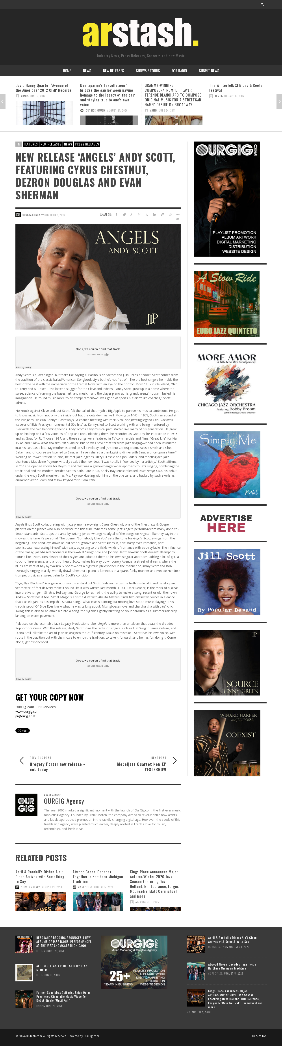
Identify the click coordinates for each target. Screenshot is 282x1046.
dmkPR (40, 1006)
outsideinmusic (31, 110)
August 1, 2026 (149, 902)
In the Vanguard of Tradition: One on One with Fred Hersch (237, 87)
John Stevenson (225, 96)
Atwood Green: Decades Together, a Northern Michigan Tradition (98, 876)
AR (136, 902)
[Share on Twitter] (124, 214)
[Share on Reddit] (170, 214)
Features (31, 144)
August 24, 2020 (53, 110)
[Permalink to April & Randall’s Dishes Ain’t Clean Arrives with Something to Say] (40, 901)
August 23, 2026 (52, 887)
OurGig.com (91, 1036)
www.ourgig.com (27, 711)
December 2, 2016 (55, 215)
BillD (39, 951)
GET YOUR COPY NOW (49, 697)
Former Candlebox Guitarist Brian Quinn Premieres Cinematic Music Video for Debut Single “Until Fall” (63, 996)
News (68, 144)
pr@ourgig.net (25, 716)
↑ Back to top (258, 1036)
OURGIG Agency (31, 215)
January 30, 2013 (169, 96)
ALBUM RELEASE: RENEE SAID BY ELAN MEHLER (61, 967)
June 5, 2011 (244, 96)
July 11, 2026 (52, 975)
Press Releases (87, 144)
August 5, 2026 (103, 887)
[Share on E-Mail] (178, 219)
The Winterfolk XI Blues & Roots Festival (171, 87)
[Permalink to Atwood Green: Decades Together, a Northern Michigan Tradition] (98, 901)
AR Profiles (85, 887)
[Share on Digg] (178, 214)
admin (89, 110)
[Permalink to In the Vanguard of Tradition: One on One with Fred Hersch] (238, 113)
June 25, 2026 (54, 1006)
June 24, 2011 (103, 110)
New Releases (51, 144)
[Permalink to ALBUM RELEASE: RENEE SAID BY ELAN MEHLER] (24, 972)
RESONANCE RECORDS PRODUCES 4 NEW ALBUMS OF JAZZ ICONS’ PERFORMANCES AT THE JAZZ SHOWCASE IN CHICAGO (64, 941)
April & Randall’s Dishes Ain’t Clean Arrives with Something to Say (39, 876)
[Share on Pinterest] (139, 214)
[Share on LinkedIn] (155, 214)
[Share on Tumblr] (147, 214)
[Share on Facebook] (116, 214)
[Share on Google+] (132, 214)
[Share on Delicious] (162, 214)
